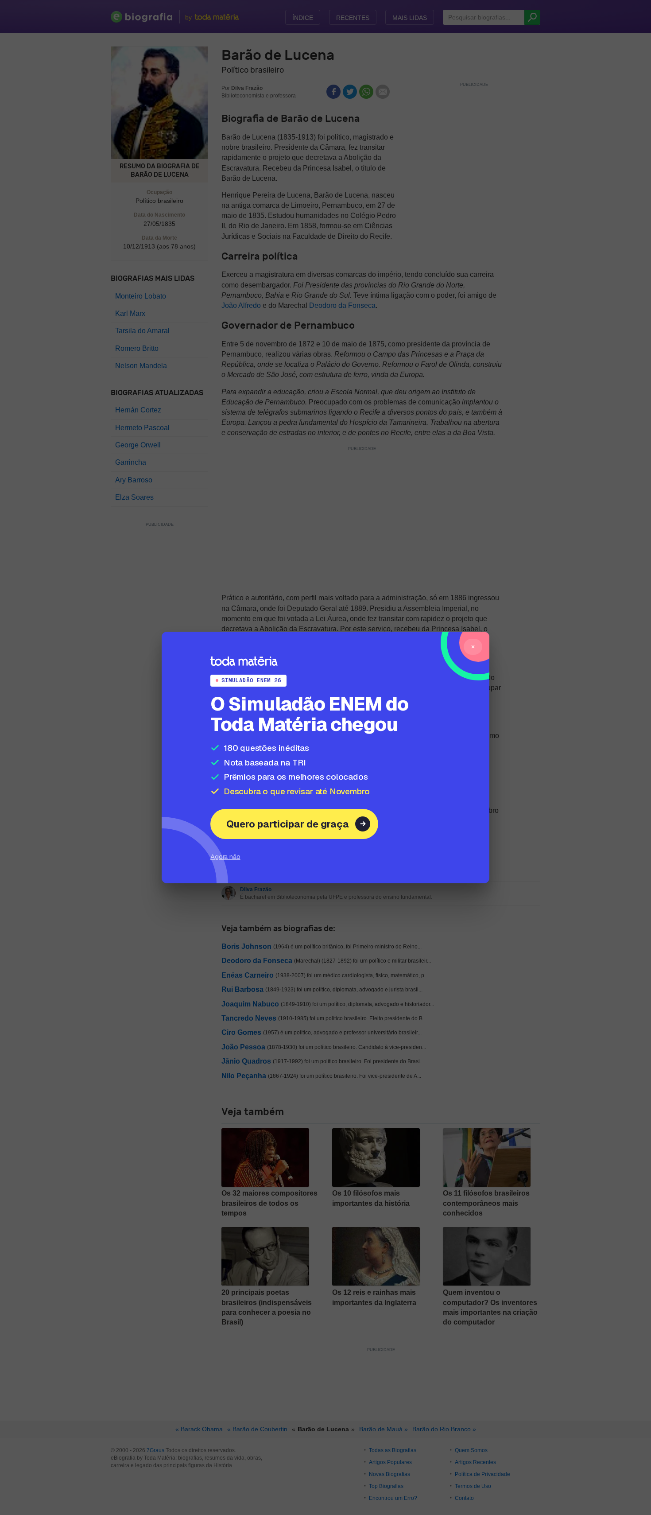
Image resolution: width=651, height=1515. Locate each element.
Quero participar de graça (287, 824)
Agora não (225, 856)
